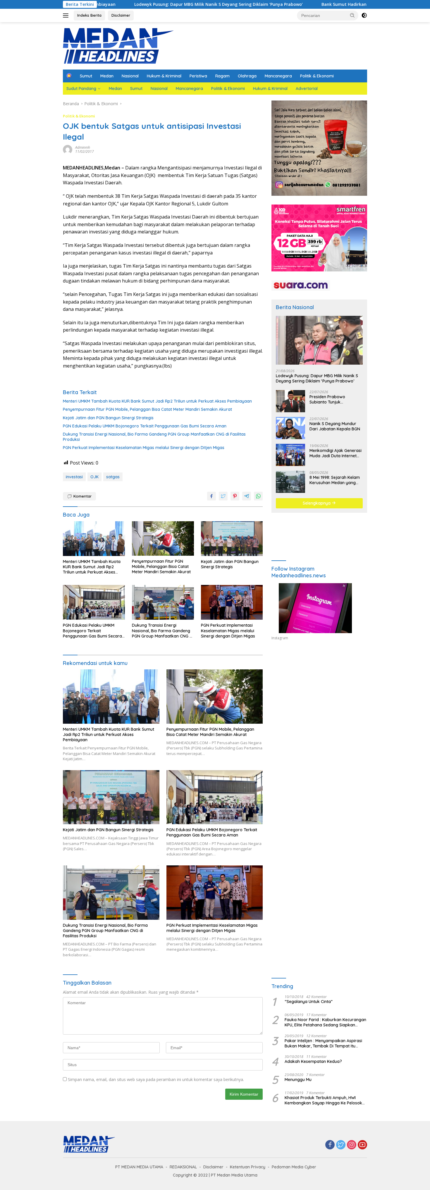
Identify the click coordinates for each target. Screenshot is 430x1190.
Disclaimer (120, 15)
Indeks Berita (89, 15)
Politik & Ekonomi (317, 76)
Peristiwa (198, 76)
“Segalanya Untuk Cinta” (309, 1001)
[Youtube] (362, 1145)
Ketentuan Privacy (247, 1167)
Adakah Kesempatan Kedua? (313, 1061)
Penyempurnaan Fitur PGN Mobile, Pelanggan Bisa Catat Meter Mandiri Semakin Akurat (147, 409)
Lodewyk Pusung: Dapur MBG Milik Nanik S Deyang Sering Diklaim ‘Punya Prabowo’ (163, 4)
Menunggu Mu (298, 1079)
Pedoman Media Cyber (294, 1167)
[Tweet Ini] (223, 496)
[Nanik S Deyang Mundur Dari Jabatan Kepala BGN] (290, 428)
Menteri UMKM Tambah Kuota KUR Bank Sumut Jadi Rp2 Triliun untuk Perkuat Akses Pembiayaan (157, 401)
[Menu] (67, 15)
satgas (113, 476)
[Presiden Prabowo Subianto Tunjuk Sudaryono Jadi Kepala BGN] (290, 401)
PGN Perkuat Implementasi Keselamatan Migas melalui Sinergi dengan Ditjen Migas (143, 447)
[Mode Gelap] (364, 15)
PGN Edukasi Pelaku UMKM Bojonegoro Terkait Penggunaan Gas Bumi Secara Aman (144, 426)
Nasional (130, 76)
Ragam (222, 76)
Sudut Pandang (81, 88)
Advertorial (307, 88)
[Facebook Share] (211, 496)
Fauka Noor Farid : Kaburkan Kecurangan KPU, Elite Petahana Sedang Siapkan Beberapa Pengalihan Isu (325, 1022)
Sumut (86, 76)
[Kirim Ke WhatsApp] (258, 496)
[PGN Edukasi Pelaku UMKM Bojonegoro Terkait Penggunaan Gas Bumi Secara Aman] (94, 602)
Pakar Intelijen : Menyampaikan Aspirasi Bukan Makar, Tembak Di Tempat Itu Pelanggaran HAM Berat (323, 1043)
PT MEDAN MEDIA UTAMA (139, 1167)
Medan (106, 76)
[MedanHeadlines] (118, 45)
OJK (94, 476)
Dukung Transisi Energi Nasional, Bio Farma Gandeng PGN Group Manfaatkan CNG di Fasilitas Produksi (154, 437)
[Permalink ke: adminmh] (67, 149)
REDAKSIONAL (183, 1167)
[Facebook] (330, 1145)
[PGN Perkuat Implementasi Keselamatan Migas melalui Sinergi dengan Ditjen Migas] (232, 602)
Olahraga (247, 76)
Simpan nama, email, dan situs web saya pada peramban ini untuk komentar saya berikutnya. (156, 1079)
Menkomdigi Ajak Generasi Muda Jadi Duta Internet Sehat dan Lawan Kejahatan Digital (335, 453)
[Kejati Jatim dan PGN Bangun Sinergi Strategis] (232, 538)
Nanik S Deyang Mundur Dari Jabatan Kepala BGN (334, 426)
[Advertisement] (319, 698)
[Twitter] (340, 1145)
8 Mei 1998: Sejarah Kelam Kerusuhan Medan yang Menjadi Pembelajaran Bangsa (334, 480)
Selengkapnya (317, 503)
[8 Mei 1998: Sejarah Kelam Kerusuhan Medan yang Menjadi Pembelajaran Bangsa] (290, 482)
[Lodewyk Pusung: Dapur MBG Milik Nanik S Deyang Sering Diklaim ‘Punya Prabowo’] (319, 340)
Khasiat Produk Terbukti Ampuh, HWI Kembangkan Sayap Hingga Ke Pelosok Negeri (323, 1100)
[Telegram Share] (246, 496)
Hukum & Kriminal (164, 76)
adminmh (82, 147)
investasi (74, 476)
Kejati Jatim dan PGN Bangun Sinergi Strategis (108, 417)
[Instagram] (351, 1145)
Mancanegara (278, 76)
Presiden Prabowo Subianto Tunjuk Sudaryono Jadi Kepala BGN (332, 399)
